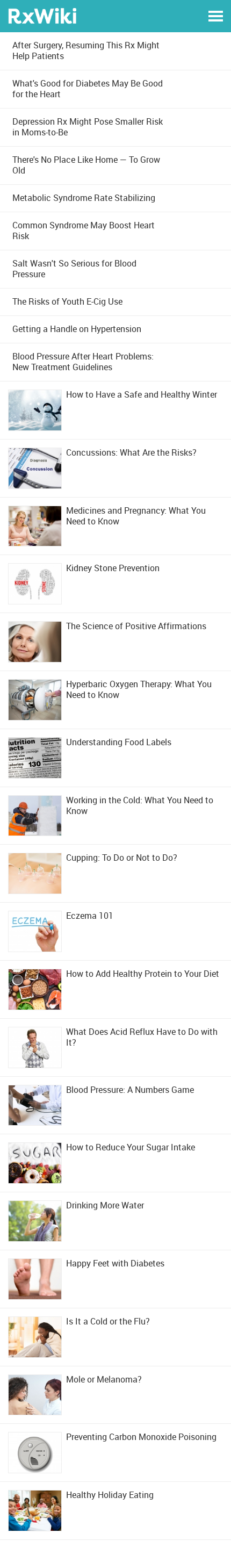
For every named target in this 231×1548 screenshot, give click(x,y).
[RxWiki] (42, 15)
